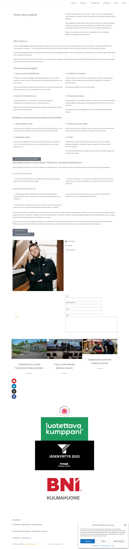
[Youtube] (14, 381)
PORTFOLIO (106, 3)
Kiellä (103, 541)
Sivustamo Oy (58, 544)
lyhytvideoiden (24, 46)
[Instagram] (14, 391)
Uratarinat (44, 531)
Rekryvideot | (36, 531)
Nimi (66, 296)
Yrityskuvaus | (17, 538)
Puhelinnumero (70, 302)
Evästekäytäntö (96, 545)
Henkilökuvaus (26, 538)
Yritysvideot (16, 524)
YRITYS (124, 3)
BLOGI (116, 3)
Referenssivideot (36, 524)
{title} (112, 545)
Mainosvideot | (26, 524)
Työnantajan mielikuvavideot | (22, 531)
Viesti (67, 315)
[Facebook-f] (14, 396)
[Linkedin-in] (14, 386)
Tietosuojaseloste (105, 545)
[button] (125, 525)
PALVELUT (83, 3)
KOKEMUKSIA (95, 3)
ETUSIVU (73, 3)
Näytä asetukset (119, 541)
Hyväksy (87, 541)
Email (67, 309)
